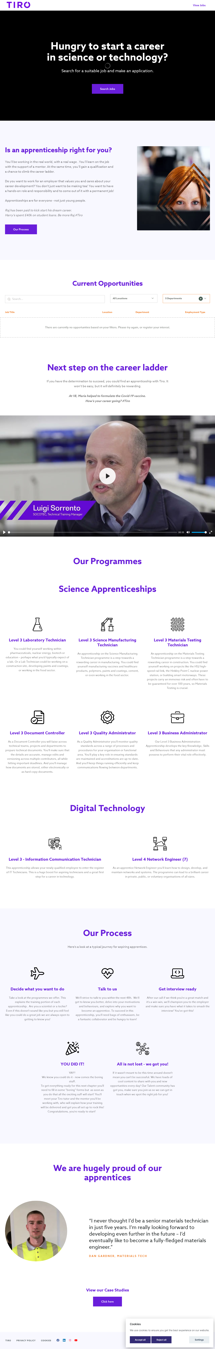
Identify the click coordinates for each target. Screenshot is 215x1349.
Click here (107, 1301)
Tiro (8, 1340)
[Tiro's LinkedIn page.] (64, 1341)
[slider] (92, 532)
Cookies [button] (46, 1340)
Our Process (21, 229)
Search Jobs (107, 89)
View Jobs (199, 5)
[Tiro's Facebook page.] (58, 1341)
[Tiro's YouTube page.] (76, 1341)
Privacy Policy (26, 1340)
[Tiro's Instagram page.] (70, 1341)
